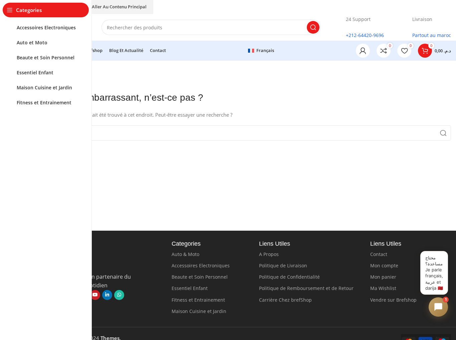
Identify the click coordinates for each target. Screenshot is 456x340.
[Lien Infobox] (359, 27)
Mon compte (384, 265)
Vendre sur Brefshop (393, 300)
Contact (378, 254)
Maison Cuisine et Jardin (199, 311)
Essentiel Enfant (190, 288)
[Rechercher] (313, 27)
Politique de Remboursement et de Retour (306, 288)
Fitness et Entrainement (198, 300)
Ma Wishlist (383, 288)
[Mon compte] (363, 50)
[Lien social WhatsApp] (119, 295)
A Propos (269, 254)
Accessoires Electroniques (201, 265)
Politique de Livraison (283, 265)
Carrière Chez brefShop (285, 300)
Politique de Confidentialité (289, 277)
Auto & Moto (185, 254)
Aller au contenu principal (119, 7)
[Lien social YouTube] (95, 295)
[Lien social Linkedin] (107, 295)
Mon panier (383, 277)
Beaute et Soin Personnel (200, 277)
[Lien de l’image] (95, 263)
